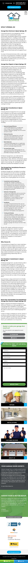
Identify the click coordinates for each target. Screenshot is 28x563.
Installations (5, 511)
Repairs (4, 509)
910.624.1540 (14, 334)
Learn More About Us (7, 486)
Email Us (14, 338)
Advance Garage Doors (13, 556)
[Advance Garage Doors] (12, 16)
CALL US (22, 561)
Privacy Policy (14, 558)
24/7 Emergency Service (14, 7)
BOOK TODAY (14, 384)
